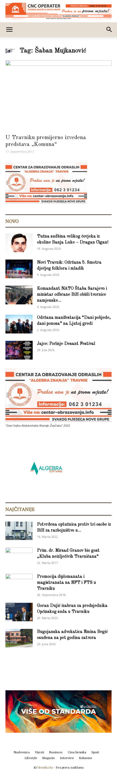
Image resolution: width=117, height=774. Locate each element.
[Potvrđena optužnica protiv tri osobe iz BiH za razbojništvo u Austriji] (19, 531)
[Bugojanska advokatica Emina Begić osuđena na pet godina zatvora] (19, 638)
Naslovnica (22, 752)
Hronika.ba (45, 767)
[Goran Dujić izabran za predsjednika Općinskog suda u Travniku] (19, 612)
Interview (67, 758)
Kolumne (85, 758)
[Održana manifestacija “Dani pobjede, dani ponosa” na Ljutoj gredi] (19, 324)
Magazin (48, 758)
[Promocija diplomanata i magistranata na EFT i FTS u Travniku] (19, 583)
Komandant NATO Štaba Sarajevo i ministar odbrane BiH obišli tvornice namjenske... (72, 294)
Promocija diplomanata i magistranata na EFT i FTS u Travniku (66, 583)
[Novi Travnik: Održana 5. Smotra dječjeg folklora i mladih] (19, 269)
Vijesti (39, 752)
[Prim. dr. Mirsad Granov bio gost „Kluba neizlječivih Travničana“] (19, 556)
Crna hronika (77, 752)
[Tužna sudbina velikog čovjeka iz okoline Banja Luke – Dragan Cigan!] (19, 242)
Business (56, 752)
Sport (95, 752)
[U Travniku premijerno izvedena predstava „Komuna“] (58, 95)
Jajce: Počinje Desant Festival (66, 344)
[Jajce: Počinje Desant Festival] (19, 350)
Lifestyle (31, 758)
